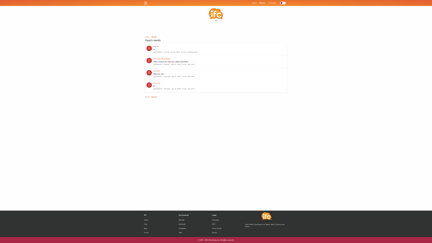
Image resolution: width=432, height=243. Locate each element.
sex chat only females (161, 59)
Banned (181, 220)
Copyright (215, 220)
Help (180, 232)
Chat (145, 224)
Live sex (156, 71)
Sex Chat (191, 64)
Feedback (182, 228)
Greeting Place (192, 52)
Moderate (182, 224)
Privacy (214, 232)
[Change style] (282, 3)
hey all (156, 46)
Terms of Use (216, 228)
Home (146, 220)
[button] (145, 3)
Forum (146, 232)
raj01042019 (157, 52)
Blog (145, 228)
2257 (214, 224)
